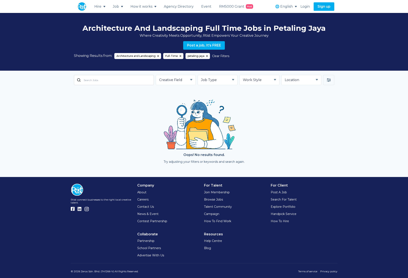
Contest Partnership (152, 221)
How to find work (217, 221)
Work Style (252, 80)
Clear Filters (220, 56)
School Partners (149, 248)
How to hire (280, 221)
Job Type (209, 80)
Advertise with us (150, 255)
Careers (143, 199)
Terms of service (307, 271)
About (141, 192)
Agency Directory (179, 6)
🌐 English (284, 6)
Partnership (145, 241)
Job (116, 6)
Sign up (323, 6)
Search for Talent (284, 199)
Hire (97, 6)
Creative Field (170, 80)
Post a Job (279, 192)
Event (206, 6)
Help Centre (213, 241)
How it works (141, 6)
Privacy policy (328, 271)
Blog (207, 248)
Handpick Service (283, 214)
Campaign (211, 214)
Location (292, 80)
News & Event (148, 214)
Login (305, 6)
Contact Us (145, 207)
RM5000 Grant (235, 6)
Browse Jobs (213, 199)
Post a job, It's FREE (204, 45)
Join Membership (217, 192)
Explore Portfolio (283, 207)
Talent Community (218, 207)
